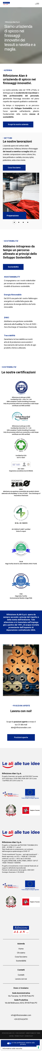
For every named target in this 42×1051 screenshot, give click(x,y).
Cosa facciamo (21, 957)
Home (21, 949)
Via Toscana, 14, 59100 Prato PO (21, 996)
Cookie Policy (29, 1036)
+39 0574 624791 (21, 1019)
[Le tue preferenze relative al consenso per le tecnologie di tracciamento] (38, 1047)
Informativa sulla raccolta (12, 1048)
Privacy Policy (19, 1036)
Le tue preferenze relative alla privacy (23, 1043)
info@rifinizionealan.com (21, 1015)
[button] (14, 222)
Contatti (21, 975)
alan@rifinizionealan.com (21, 727)
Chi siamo (21, 953)
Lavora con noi (21, 979)
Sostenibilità (21, 961)
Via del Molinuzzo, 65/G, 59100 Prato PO (21, 1003)
